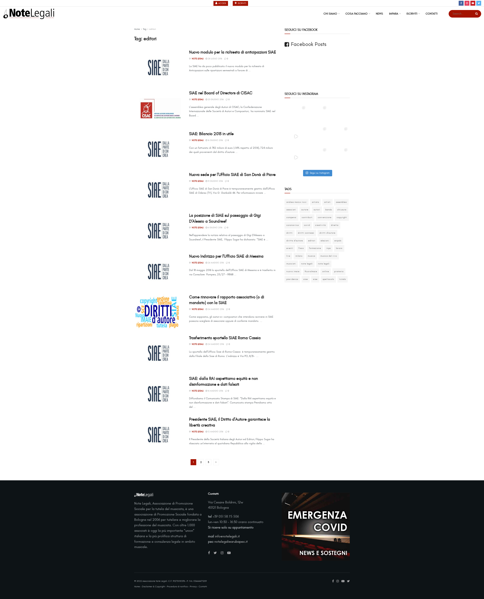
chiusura (341, 209)
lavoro (339, 248)
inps (328, 248)
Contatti (431, 13)
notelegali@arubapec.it (231, 542)
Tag (144, 29)
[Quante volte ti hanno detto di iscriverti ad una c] (338, 157)
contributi (307, 217)
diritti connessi (306, 233)
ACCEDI (222, 3)
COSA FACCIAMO (356, 13)
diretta (334, 225)
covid (307, 225)
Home (137, 29)
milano (299, 256)
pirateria (339, 271)
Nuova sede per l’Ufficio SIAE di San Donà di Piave (232, 174)
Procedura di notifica (177, 586)
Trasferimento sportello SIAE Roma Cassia (225, 337)
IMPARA (393, 13)
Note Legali (197, 58)
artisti (327, 202)
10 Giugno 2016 (215, 181)
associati (291, 209)
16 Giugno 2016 (215, 140)
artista (315, 202)
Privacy (193, 586)
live (288, 256)
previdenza (292, 279)
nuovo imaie (292, 271)
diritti (289, 233)
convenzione (324, 217)
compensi (291, 217)
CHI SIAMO (330, 13)
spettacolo (328, 279)
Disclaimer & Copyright (153, 586)
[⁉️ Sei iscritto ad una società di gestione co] (296, 136)
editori (152, 29)
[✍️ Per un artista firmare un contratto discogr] (296, 115)
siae (305, 279)
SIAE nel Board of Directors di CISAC (220, 93)
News (379, 13)
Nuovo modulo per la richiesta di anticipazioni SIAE (232, 52)
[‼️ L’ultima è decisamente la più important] (317, 157)
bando (328, 209)
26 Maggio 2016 (215, 263)
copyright (342, 217)
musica (311, 256)
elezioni (325, 240)
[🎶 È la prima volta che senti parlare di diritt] (317, 136)
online (325, 271)
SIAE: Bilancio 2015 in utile (211, 133)
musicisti (291, 263)
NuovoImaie (311, 271)
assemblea (341, 202)
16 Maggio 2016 (215, 391)
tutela (342, 279)
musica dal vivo (328, 256)
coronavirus (292, 225)
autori (317, 209)
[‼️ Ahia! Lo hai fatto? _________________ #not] (296, 157)
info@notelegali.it (227, 536)
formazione (315, 248)
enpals (337, 240)
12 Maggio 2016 (215, 431)
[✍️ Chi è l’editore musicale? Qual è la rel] (338, 136)
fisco (301, 248)
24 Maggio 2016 (215, 309)
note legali (307, 263)
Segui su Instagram (320, 172)
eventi (289, 248)
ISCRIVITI (241, 3)
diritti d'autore (327, 233)
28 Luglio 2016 (214, 58)
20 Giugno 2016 (215, 99)
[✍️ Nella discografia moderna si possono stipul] (317, 115)
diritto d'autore (294, 240)
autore (304, 209)
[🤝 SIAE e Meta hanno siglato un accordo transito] (338, 115)
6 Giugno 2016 (214, 227)
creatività (320, 225)
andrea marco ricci (296, 202)
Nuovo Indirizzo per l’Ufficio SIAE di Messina (226, 256)
